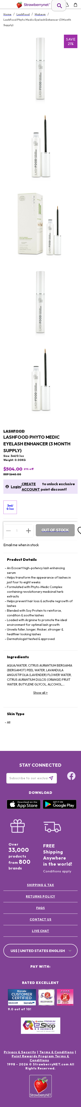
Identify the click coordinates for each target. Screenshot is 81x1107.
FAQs (40, 908)
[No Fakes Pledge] (65, 1002)
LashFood (14, 431)
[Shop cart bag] (75, 5)
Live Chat (40, 931)
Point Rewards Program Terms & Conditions (40, 1058)
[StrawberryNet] (32, 4)
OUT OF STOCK (55, 530)
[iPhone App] (23, 808)
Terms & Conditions (56, 1052)
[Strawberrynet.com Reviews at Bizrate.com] (22, 1004)
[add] (28, 530)
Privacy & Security (20, 1052)
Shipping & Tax (40, 885)
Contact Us (41, 919)
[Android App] (59, 808)
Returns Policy (40, 896)
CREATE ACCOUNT (31, 487)
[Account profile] (67, 5)
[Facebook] (71, 776)
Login (15, 486)
